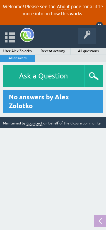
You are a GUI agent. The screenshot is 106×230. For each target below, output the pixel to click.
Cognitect (34, 123)
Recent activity (53, 51)
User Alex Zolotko (17, 51)
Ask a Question (43, 76)
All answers (17, 58)
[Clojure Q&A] (27, 35)
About (63, 6)
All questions (88, 51)
